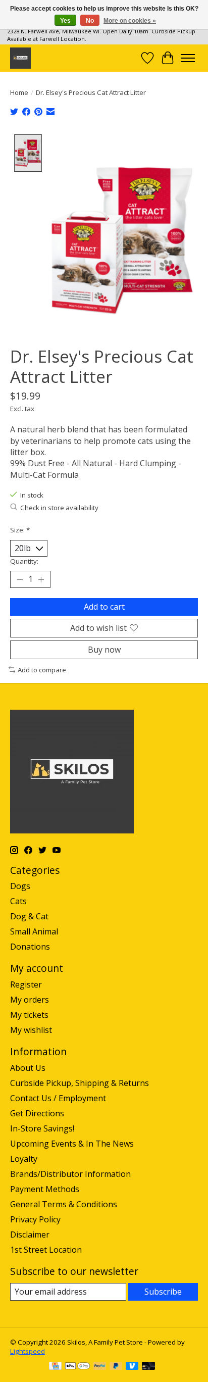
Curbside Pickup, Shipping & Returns (79, 1083)
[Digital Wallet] (77, 1367)
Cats (18, 901)
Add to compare (42, 669)
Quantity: (24, 561)
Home (19, 92)
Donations (30, 946)
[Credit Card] (55, 1367)
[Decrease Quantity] (19, 579)
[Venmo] (132, 1367)
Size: (20, 529)
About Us (27, 1067)
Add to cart (104, 606)
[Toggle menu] (188, 58)
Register (26, 984)
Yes (65, 20)
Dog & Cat (29, 916)
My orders (29, 999)
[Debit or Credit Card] (148, 1367)
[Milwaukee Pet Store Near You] (20, 57)
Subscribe (163, 1291)
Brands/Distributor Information (70, 1173)
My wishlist (31, 1029)
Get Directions (37, 1113)
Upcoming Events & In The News (72, 1143)
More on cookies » (129, 20)
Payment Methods (44, 1189)
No (90, 20)
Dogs (20, 886)
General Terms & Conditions (63, 1204)
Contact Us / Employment (58, 1098)
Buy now (104, 649)
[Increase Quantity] (40, 579)
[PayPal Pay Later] (116, 1367)
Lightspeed (27, 1351)
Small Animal (34, 931)
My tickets (29, 1014)
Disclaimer (29, 1234)
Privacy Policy (35, 1219)
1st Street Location (46, 1249)
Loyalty (23, 1158)
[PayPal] (100, 1367)
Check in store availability (59, 507)
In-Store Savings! (42, 1128)
